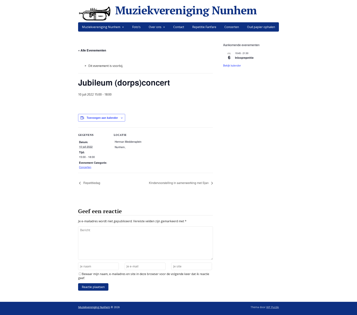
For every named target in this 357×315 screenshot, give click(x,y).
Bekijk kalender (232, 65)
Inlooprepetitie (244, 57)
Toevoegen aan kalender (102, 117)
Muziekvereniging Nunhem (186, 10)
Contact (178, 27)
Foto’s (136, 27)
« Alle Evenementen (92, 50)
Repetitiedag (91, 183)
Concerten (231, 27)
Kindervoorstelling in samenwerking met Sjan (179, 183)
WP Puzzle (272, 307)
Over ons (155, 27)
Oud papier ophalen (261, 27)
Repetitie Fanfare (204, 27)
